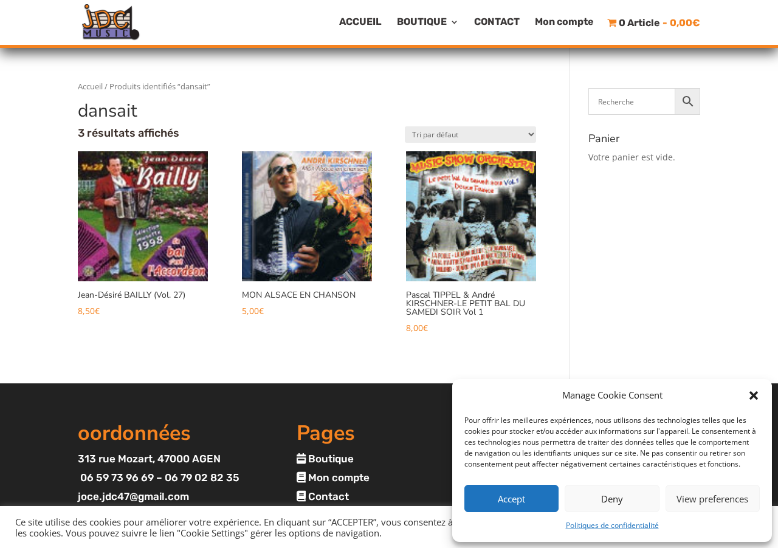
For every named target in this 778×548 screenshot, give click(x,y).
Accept (511, 499)
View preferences (712, 499)
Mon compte (564, 22)
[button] (754, 395)
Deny (612, 499)
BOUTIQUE (422, 22)
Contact (327, 496)
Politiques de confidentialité (612, 525)
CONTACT (497, 22)
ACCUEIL (360, 22)
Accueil (90, 86)
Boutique (330, 459)
